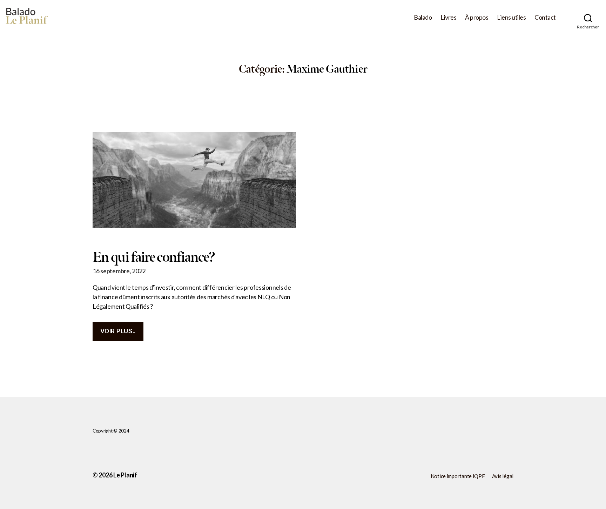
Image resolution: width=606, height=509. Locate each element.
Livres (448, 17)
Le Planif (125, 475)
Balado (423, 17)
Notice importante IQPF (458, 476)
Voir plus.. (117, 331)
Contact (545, 17)
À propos (476, 17)
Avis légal (502, 476)
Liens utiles (511, 17)
